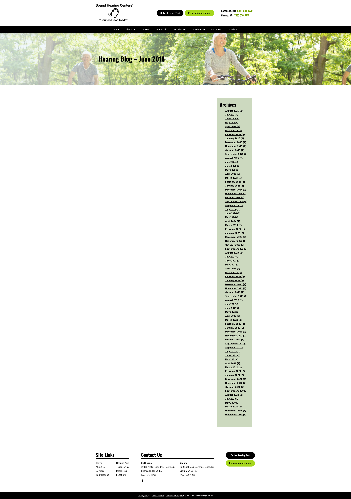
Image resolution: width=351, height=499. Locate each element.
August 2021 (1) (234, 347)
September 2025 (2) (236, 154)
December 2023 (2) (235, 236)
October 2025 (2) (234, 150)
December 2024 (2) (235, 189)
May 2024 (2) (232, 217)
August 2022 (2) (234, 300)
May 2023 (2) (232, 264)
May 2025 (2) (232, 169)
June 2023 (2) (232, 260)
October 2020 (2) (234, 387)
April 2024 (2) (232, 221)
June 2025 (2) (232, 165)
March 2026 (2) (233, 130)
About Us (130, 29)
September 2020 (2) (236, 390)
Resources (216, 29)
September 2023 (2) (236, 248)
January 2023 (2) (234, 280)
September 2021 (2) (236, 343)
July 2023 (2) (232, 256)
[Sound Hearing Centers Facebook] (142, 481)
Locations (232, 29)
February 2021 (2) (235, 371)
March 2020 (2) (233, 406)
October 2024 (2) (234, 197)
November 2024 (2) (235, 193)
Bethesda (146, 462)
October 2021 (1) (234, 339)
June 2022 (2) (232, 308)
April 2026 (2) (232, 126)
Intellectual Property (175, 495)
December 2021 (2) (235, 331)
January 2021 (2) (234, 375)
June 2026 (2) (232, 118)
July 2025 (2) (232, 162)
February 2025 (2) (235, 181)
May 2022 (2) (232, 311)
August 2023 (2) (234, 252)
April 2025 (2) (232, 173)
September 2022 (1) (236, 296)
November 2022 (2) (235, 288)
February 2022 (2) (235, 323)
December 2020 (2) (235, 379)
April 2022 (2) (232, 315)
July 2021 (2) (232, 351)
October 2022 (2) (234, 292)
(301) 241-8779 (245, 11)
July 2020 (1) (232, 398)
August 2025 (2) (234, 158)
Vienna (184, 462)
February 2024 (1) (235, 229)
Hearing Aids (180, 29)
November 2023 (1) (235, 240)
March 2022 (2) (233, 319)
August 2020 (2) (234, 394)
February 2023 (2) (235, 276)
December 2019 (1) (235, 410)
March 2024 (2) (233, 225)
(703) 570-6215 (242, 15)
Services (145, 29)
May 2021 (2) (232, 359)
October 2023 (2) (234, 244)
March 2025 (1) (233, 177)
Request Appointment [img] (199, 13)
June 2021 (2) (232, 355)
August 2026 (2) (234, 110)
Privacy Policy (143, 495)
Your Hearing (162, 29)
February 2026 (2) (235, 134)
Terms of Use (158, 495)
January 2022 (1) (234, 327)
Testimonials (199, 29)
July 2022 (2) (232, 304)
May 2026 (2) (232, 122)
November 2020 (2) (235, 383)
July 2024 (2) (232, 209)
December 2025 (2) (235, 142)
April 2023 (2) (232, 268)
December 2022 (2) (235, 284)
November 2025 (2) (235, 146)
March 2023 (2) (233, 272)
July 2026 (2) (232, 114)
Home (117, 29)
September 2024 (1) (236, 201)
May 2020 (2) (232, 402)
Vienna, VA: (227, 15)
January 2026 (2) (234, 138)
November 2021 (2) (235, 335)
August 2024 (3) (234, 205)
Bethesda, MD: (229, 11)
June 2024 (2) (232, 213)
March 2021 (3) (233, 367)
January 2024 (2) (234, 232)
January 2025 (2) (234, 185)
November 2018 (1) (235, 414)
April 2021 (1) (232, 363)
